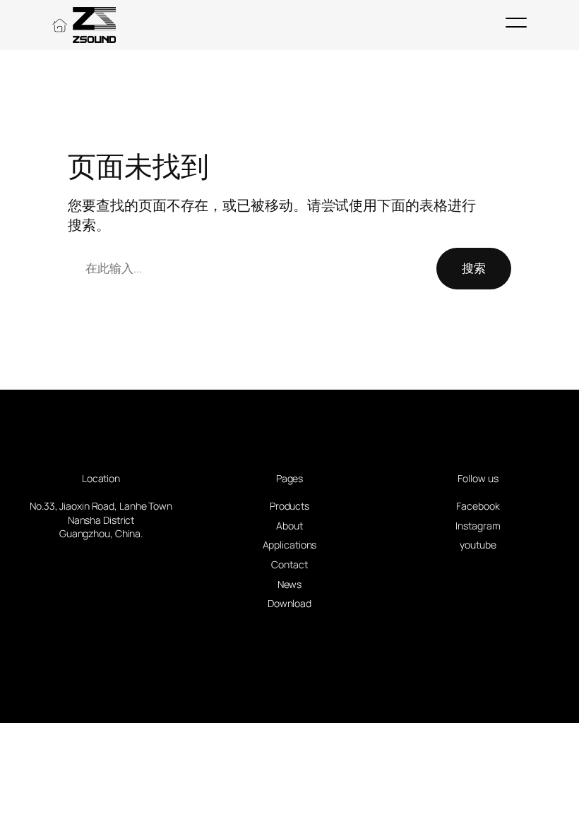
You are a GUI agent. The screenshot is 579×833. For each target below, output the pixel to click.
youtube (478, 544)
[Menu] (516, 22)
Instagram (477, 525)
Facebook (477, 506)
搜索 (474, 268)
